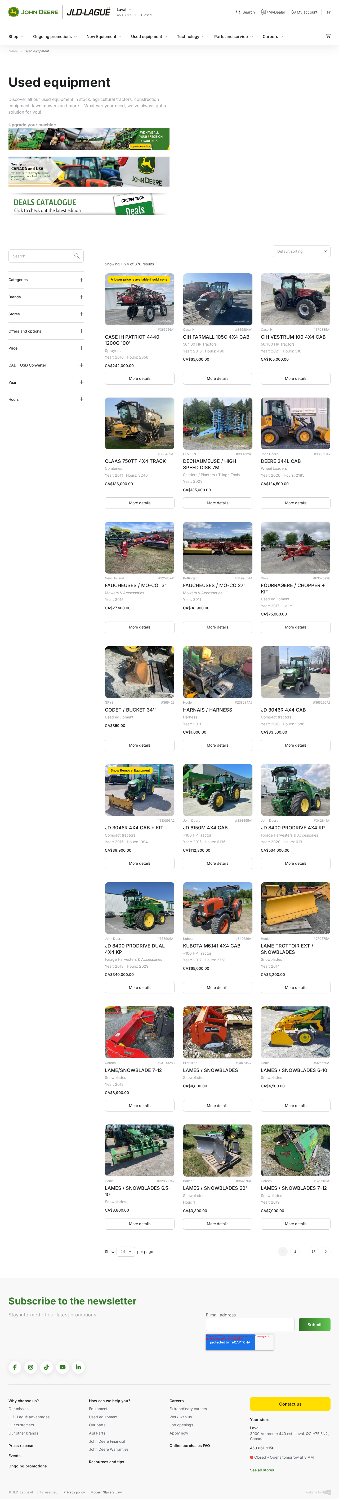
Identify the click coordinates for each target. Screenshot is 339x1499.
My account (307, 12)
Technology (188, 36)
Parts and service (231, 36)
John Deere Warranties (108, 1449)
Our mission (18, 1408)
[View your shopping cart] (328, 35)
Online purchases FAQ (190, 1445)
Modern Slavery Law (106, 1492)
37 (313, 1252)
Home (12, 51)
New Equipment (101, 36)
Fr (329, 12)
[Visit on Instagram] (30, 1367)
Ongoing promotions (52, 36)
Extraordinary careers (188, 1408)
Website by (314, 1492)
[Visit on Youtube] (62, 1367)
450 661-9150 (262, 1448)
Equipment (98, 1408)
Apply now (179, 1433)
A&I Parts (97, 1433)
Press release (20, 1445)
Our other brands (23, 1433)
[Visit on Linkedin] (78, 1367)
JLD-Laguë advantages (29, 1417)
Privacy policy (74, 1492)
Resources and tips (106, 1461)
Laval (254, 1427)
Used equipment (146, 36)
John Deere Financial (107, 1441)
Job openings (181, 1425)
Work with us (181, 1417)
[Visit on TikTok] (46, 1367)
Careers (270, 36)
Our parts (97, 1425)
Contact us (290, 1404)
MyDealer (277, 12)
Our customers (21, 1425)
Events (14, 1455)
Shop (13, 36)
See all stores (262, 1470)
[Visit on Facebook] (14, 1367)
